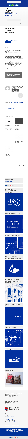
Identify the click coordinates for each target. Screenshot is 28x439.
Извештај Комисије (18, 104)
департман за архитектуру (14, 103)
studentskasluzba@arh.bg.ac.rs (12, 421)
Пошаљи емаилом (11, 110)
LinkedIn (16, 5)
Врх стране (13, 434)
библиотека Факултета (15, 102)
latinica (11, 181)
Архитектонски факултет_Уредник (17, 87)
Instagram (18, 5)
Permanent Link (11, 108)
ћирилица (7, 181)
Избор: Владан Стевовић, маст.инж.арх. (9, 36)
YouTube (12, 5)
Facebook (10, 5)
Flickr (14, 5)
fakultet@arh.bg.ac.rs (10, 416)
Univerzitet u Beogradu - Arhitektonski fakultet (9, 34)
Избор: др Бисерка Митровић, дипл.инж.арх (8, 154)
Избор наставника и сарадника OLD (15, 90)
